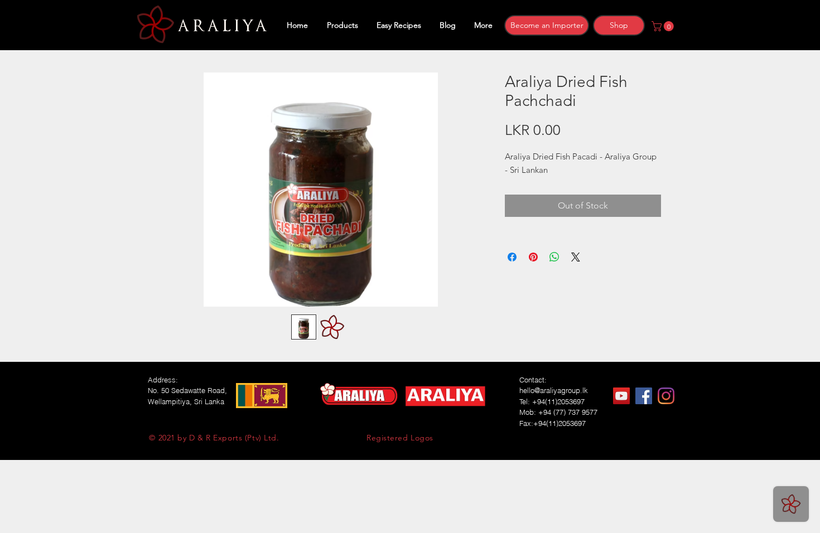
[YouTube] (621, 395)
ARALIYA (221, 26)
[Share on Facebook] (512, 257)
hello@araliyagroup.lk (553, 390)
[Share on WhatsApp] (554, 257)
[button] (664, 26)
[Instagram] (666, 395)
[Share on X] (575, 257)
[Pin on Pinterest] (533, 257)
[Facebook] (643, 395)
